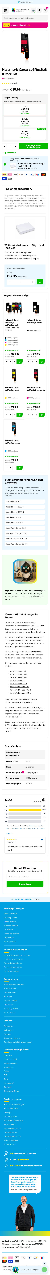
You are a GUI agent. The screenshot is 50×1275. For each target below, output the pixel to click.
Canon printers (10, 918)
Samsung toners (11, 1008)
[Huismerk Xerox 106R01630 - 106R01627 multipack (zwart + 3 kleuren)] (14, 308)
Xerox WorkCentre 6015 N (16, 538)
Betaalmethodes (11, 1108)
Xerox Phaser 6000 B (15, 507)
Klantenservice (10, 1063)
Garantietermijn (10, 1132)
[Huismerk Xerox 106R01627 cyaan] (14, 429)
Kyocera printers (11, 926)
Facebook (8, 1026)
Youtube (7, 1034)
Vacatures (8, 1067)
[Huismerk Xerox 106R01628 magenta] (36, 376)
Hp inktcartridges (11, 971)
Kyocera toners (10, 1000)
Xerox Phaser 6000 (14, 501)
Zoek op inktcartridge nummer (17, 955)
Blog (6, 1079)
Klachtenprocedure (12, 1128)
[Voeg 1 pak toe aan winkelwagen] (40, 281)
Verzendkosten (10, 1116)
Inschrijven (25, 884)
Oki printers (9, 937)
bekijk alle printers (24, 702)
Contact (7, 1087)
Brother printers (10, 914)
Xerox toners (9, 1012)
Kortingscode (10, 1144)
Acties (6, 1071)
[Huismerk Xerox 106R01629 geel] (14, 376)
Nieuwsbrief (9, 1083)
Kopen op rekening (12, 1038)
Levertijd (7, 1112)
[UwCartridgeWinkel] (20, 10)
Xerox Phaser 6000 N (15, 512)
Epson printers (10, 922)
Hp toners (8, 996)
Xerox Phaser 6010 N (14, 523)
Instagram (8, 1030)
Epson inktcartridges (13, 967)
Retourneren (9, 1124)
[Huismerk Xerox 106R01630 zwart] (36, 308)
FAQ (5, 1075)
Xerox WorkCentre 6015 (16, 528)
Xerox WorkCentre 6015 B (16, 533)
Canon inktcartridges (13, 963)
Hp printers (8, 930)
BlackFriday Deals (11, 1091)
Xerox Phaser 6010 (13, 517)
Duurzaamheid (10, 1059)
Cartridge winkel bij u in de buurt (18, 1042)
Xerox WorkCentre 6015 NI (17, 544)
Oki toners (8, 1004)
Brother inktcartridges (13, 959)
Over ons (8, 1055)
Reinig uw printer (11, 1140)
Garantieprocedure (12, 1136)
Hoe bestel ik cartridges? (14, 1104)
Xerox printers (10, 941)
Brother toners (10, 988)
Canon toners (10, 992)
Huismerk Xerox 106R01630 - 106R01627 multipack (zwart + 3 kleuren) (12, 325)
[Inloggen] (39, 10)
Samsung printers (11, 934)
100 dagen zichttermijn (13, 1120)
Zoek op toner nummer (14, 984)
